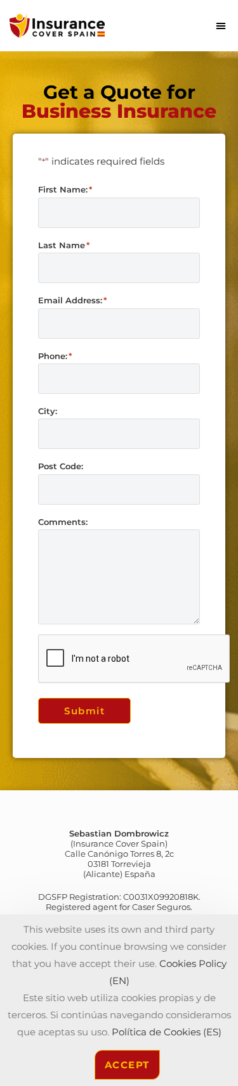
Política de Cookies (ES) (166, 1032)
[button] (220, 25)
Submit (84, 711)
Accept (127, 1065)
